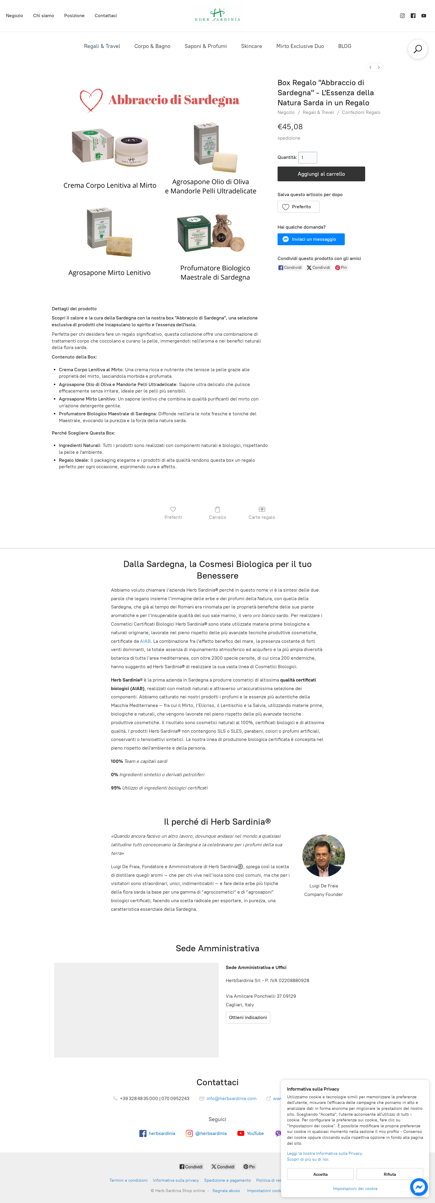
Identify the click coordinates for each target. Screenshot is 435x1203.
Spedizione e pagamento (227, 1180)
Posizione (74, 15)
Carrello (217, 517)
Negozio (14, 15)
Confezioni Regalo (361, 112)
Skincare (251, 46)
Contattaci (106, 15)
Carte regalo (262, 517)
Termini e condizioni (128, 1180)
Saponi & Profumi (206, 46)
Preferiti (173, 517)
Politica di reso (270, 1180)
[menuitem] (370, 67)
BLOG (344, 46)
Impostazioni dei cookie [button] (355, 1188)
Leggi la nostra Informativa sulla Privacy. (325, 1153)
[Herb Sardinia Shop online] (217, 16)
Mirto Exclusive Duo (300, 46)
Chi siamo (43, 15)
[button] (299, 207)
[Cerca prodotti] (418, 49)
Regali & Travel (102, 46)
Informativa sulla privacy (176, 1180)
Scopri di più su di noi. (308, 1159)
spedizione (289, 138)
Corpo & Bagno (152, 46)
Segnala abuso (226, 1190)
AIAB (145, 641)
